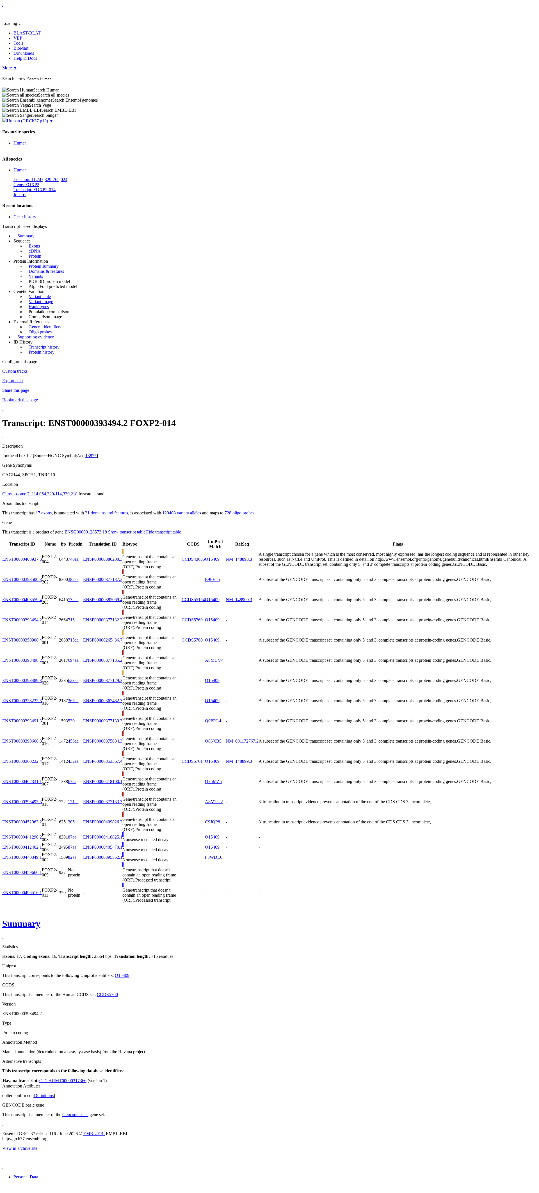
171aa (73, 801)
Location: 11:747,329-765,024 (40, 179)
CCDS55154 (193, 599)
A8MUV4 (214, 660)
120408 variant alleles (181, 512)
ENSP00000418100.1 (102, 781)
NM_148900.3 (239, 599)
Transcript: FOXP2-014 (34, 189)
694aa (73, 660)
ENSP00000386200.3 (102, 559)
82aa (72, 857)
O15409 (212, 559)
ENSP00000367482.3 (102, 700)
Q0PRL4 (213, 720)
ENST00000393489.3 (22, 680)
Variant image (41, 301)
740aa (73, 559)
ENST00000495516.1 (22, 892)
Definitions (44, 1095)
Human (20, 143)
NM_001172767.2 (242, 741)
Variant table (40, 296)
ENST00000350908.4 (22, 640)
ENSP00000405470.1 (102, 847)
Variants (36, 276)
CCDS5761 (192, 761)
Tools (18, 43)
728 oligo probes (239, 512)
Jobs (17, 194)
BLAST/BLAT (27, 33)
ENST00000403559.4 (22, 599)
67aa (72, 781)
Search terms (13, 78)
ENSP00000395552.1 (102, 857)
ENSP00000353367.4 (102, 761)
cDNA (35, 251)
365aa (73, 700)
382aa (73, 579)
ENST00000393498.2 (22, 660)
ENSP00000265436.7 (102, 640)
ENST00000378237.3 (22, 700)
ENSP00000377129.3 (102, 680)
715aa (73, 619)
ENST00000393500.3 (22, 579)
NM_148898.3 (239, 559)
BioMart (20, 48)
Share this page (15, 390)
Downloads (23, 53)
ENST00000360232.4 (22, 761)
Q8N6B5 (213, 741)
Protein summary (44, 266)
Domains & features (46, 271)
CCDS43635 (193, 559)
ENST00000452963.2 (22, 821)
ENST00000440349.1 (22, 857)
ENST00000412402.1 (22, 847)
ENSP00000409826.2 (102, 821)
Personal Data (25, 1176)
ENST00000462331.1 (22, 781)
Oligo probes (40, 331)
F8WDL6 (213, 857)
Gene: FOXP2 (26, 184)
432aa (73, 761)
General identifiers (45, 326)
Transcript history (44, 347)
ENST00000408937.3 (22, 559)
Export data (12, 380)
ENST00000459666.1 (22, 872)
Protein (35, 256)
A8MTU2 (214, 801)
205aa (73, 821)
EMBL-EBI (94, 1133)
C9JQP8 (212, 821)
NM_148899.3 (239, 761)
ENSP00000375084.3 (102, 741)
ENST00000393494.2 (22, 619)
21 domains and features (106, 512)
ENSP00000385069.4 (102, 599)
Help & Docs (25, 58)
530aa (73, 720)
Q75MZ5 (213, 781)
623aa (73, 680)
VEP (17, 38)
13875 (91, 455)
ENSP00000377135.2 (102, 660)
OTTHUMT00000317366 (62, 1080)
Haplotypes (39, 306)
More (9, 67)
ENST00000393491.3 (22, 720)
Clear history (24, 216)
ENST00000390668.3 (22, 741)
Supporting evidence (35, 337)
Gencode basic (75, 1114)
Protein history (41, 352)
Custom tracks (15, 371)
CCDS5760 (192, 619)
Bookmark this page (20, 399)
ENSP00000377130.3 (102, 720)
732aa (73, 599)
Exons (34, 246)
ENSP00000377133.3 (102, 801)
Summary (26, 235)
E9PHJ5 (212, 579)
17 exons (44, 512)
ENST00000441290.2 (22, 837)
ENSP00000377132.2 (102, 619)
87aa (72, 837)
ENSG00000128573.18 (86, 532)
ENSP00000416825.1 (102, 837)
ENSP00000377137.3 (102, 579)
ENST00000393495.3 (22, 801)
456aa (73, 741)
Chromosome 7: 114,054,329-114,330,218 (39, 493)
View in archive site (19, 1148)
